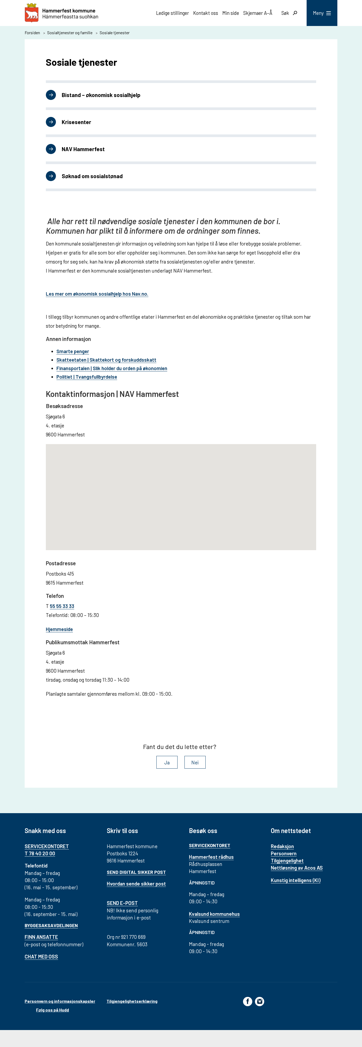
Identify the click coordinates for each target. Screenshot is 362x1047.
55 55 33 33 (62, 606)
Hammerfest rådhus (211, 857)
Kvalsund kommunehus (214, 914)
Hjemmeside (59, 629)
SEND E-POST (122, 903)
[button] (181, 494)
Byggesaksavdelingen (51, 925)
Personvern (284, 853)
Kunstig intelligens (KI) (295, 880)
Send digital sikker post (136, 872)
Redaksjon (282, 846)
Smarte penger (72, 351)
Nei (195, 762)
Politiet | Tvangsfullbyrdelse (86, 377)
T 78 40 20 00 (40, 853)
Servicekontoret (209, 845)
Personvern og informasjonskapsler (60, 1001)
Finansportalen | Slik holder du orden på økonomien (111, 368)
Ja (167, 762)
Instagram (259, 1001)
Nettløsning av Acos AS (297, 868)
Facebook (247, 1001)
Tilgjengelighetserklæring (132, 1001)
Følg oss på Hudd (52, 1009)
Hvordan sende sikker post (136, 883)
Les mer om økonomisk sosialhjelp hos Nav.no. (97, 294)
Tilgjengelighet (287, 860)
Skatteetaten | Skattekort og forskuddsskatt (106, 360)
